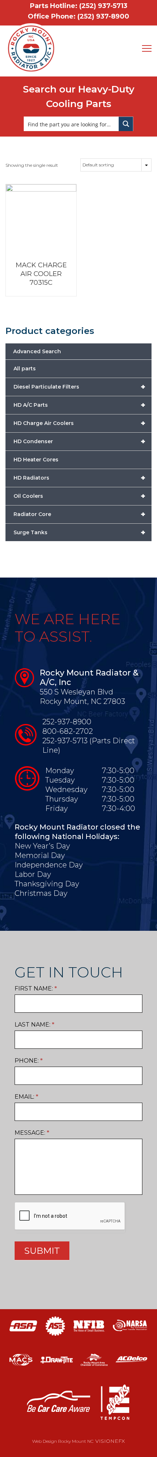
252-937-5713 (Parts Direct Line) (88, 745)
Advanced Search (37, 351)
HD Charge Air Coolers (79, 423)
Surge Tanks (79, 532)
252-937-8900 (66, 721)
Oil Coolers (79, 496)
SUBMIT (42, 1250)
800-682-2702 (67, 731)
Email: (26, 1096)
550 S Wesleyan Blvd (76, 692)
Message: (32, 1132)
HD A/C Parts (79, 405)
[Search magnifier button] (126, 124)
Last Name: (34, 1024)
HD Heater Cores (36, 459)
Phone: (29, 1060)
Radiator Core (79, 514)
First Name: (36, 988)
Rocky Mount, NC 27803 (82, 701)
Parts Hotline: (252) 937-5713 (78, 6)
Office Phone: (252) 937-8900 (78, 16)
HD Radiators (79, 477)
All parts (25, 368)
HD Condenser (79, 441)
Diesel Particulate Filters (79, 386)
